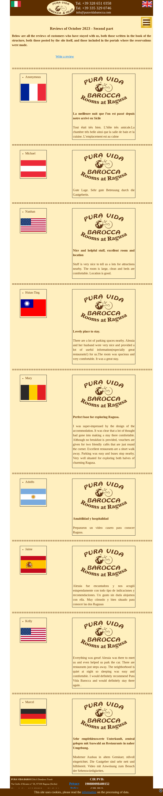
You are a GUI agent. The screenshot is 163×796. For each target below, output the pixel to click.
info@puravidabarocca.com (93, 12)
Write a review (65, 56)
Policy (74, 788)
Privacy (74, 783)
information (89, 792)
